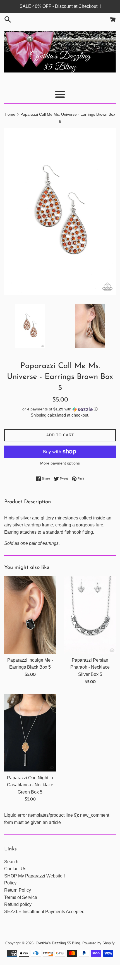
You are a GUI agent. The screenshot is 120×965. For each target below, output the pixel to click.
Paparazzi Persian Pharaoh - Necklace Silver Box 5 (90, 667)
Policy (10, 883)
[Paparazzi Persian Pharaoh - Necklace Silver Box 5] (90, 615)
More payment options (60, 463)
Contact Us (15, 868)
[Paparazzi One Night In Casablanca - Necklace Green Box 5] (30, 732)
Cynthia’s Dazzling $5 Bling (58, 943)
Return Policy (17, 890)
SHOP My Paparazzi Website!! (34, 876)
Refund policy (18, 904)
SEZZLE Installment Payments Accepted (44, 911)
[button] (60, 409)
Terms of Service (20, 897)
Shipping (38, 415)
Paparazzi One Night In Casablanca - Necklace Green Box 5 (30, 784)
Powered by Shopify (98, 943)
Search (11, 861)
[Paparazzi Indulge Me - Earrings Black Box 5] (30, 615)
